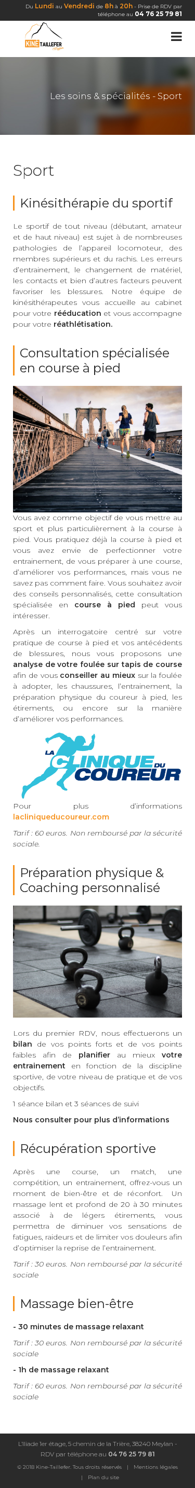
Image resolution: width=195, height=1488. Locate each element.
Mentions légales (156, 1467)
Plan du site (103, 1477)
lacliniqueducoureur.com (61, 817)
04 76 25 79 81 (158, 14)
